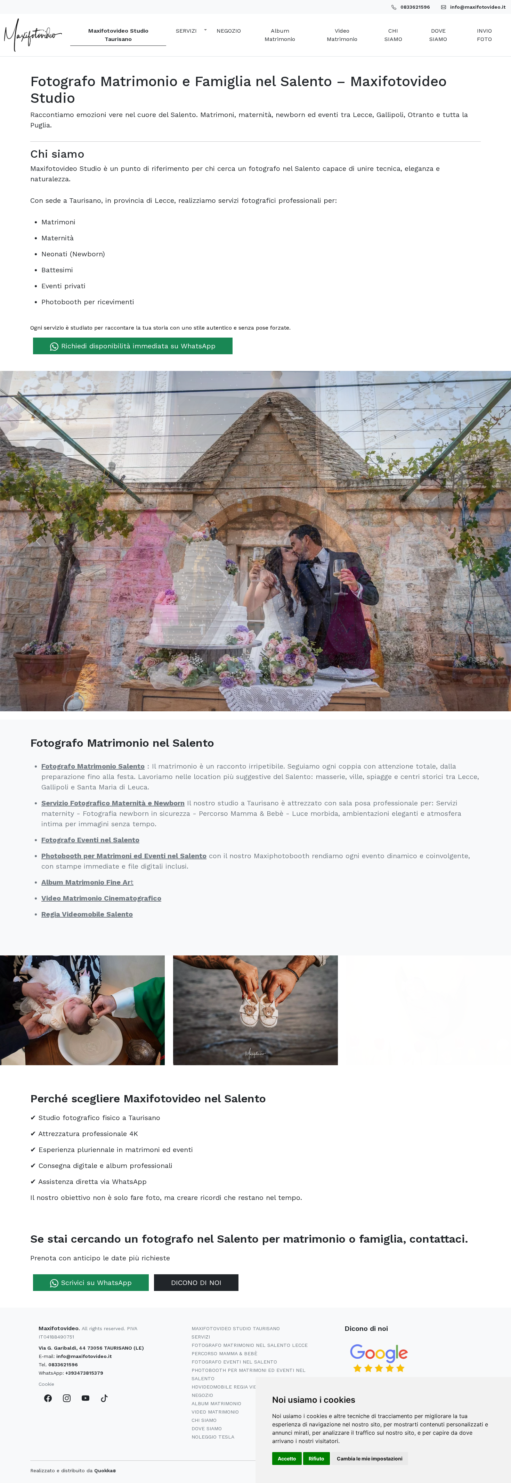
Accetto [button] (287, 1458)
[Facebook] (48, 1398)
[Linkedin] (104, 1398)
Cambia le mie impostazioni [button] (370, 1458)
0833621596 (63, 1364)
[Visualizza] (82, 1009)
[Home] (33, 35)
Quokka (105, 1470)
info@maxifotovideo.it (84, 1356)
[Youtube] (85, 1398)
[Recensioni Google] (379, 1357)
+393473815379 (84, 1373)
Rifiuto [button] (316, 1458)
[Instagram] (66, 1398)
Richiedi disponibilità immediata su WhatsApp (138, 346)
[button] (189, 31)
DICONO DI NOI (196, 1282)
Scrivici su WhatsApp (96, 1282)
